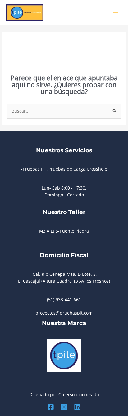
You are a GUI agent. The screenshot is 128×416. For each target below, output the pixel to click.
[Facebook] (50, 407)
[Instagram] (64, 407)
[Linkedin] (77, 407)
